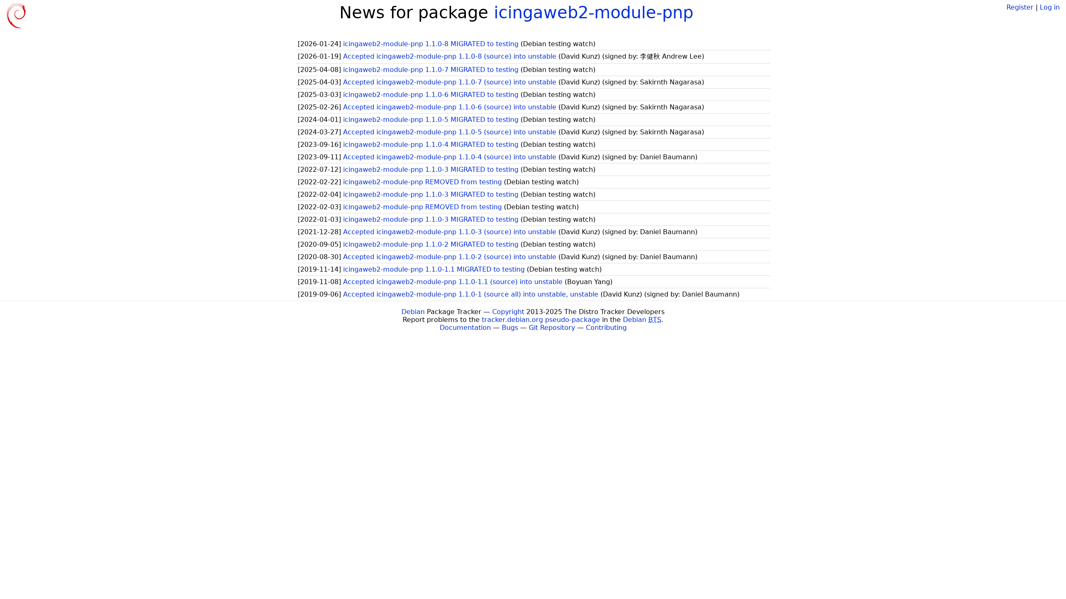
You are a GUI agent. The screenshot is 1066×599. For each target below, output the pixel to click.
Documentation (465, 328)
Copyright (508, 312)
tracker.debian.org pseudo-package (541, 320)
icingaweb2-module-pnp (593, 12)
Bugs (510, 328)
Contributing (606, 328)
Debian (413, 312)
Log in (1050, 7)
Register (1020, 7)
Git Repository (552, 328)
